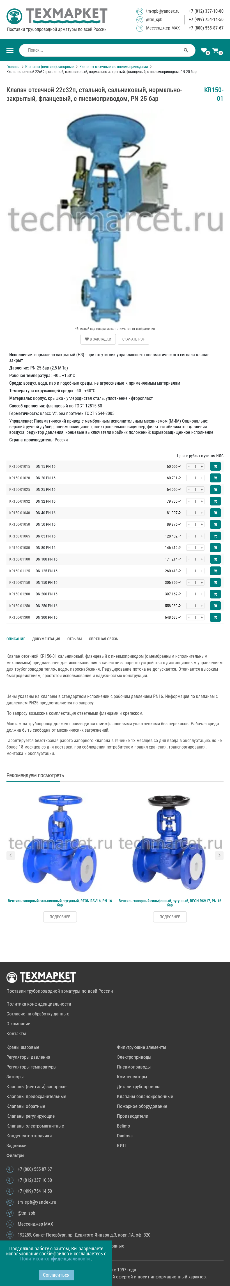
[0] (204, 51)
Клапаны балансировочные (145, 1096)
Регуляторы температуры (31, 1067)
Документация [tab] (46, 639)
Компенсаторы (132, 1076)
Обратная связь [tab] (103, 639)
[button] (10, 855)
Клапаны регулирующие (30, 1116)
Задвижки (16, 1145)
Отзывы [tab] (74, 639)
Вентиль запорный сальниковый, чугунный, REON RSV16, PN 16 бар (60, 903)
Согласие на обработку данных (37, 1014)
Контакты (16, 1033)
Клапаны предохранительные (36, 1096)
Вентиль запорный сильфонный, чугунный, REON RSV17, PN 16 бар (170, 903)
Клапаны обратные (25, 1106)
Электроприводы (134, 1057)
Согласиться (56, 1275)
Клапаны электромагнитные (35, 1126)
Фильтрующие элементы (141, 1047)
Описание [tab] (15, 639)
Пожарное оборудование (142, 1106)
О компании (18, 1023)
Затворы (15, 1076)
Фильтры (15, 1155)
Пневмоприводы (134, 1067)
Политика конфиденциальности (38, 1004)
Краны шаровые (22, 1047)
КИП (121, 1145)
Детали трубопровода (138, 1086)
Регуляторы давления (28, 1057)
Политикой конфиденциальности (55, 1259)
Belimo (123, 1126)
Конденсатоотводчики (29, 1135)
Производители (132, 1116)
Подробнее (60, 917)
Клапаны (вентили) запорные (36, 1086)
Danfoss (125, 1135)
